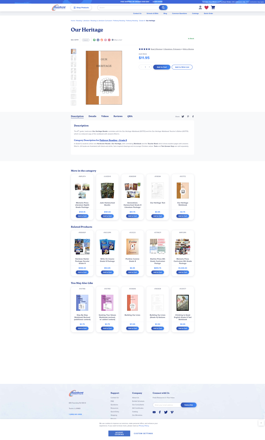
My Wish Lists (206, 7)
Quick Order (208, 13)
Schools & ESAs (152, 13)
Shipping (114, 415)
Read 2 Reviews (156, 49)
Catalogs (195, 13)
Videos (105, 116)
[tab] (77, 116)
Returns (113, 418)
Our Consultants (138, 404)
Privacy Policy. (144, 426)
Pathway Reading (119, 21)
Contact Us (137, 13)
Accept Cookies (119, 433)
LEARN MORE (158, 2)
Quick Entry (115, 411)
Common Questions (179, 13)
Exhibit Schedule (138, 401)
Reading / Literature (82, 21)
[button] (200, 7)
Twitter (183, 116)
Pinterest (188, 116)
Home (73, 21)
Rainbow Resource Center (76, 394)
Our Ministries (137, 415)
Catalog (135, 411)
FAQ (112, 401)
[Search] (163, 7)
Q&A (130, 116)
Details (92, 116)
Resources (114, 408)
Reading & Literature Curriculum (101, 21)
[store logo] (58, 7)
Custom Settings (143, 433)
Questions (114, 404)
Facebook (193, 116)
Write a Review (188, 49)
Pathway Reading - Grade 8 (135, 21)
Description (77, 116)
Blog (165, 13)
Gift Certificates (137, 408)
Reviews (118, 116)
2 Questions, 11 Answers (172, 49)
